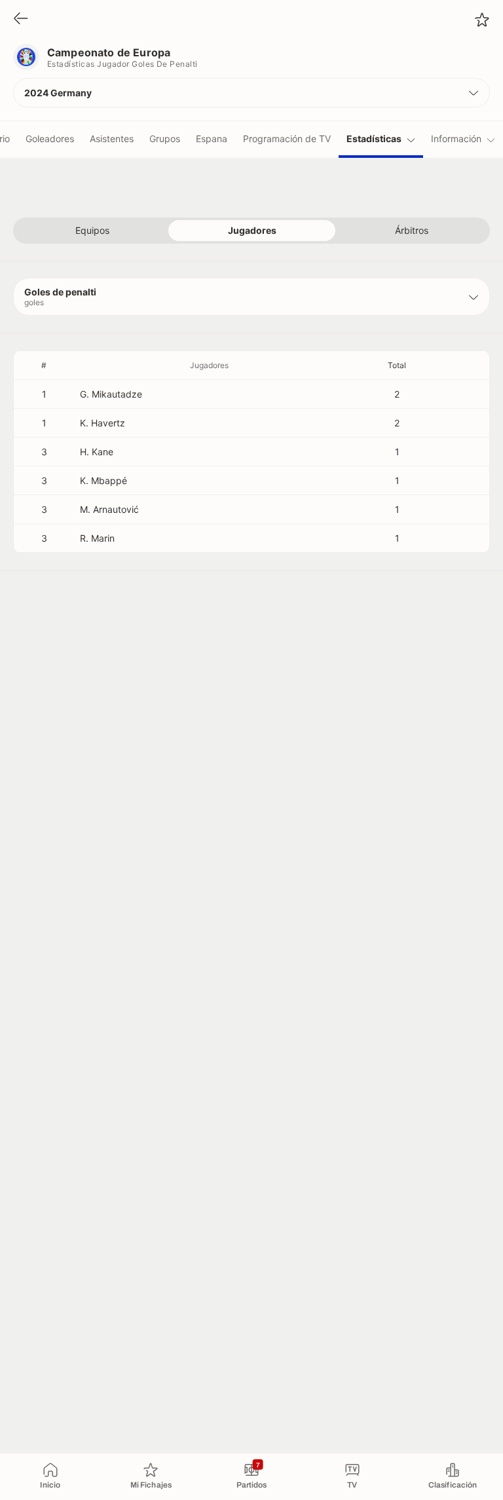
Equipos (92, 230)
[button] (251, 93)
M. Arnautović (109, 509)
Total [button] (397, 365)
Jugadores (252, 230)
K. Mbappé (103, 480)
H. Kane (96, 451)
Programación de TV (287, 138)
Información (456, 138)
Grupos (164, 138)
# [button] (44, 365)
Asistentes (112, 138)
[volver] (21, 19)
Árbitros (411, 230)
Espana (211, 138)
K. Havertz (102, 422)
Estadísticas (373, 138)
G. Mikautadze (111, 394)
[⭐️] (482, 20)
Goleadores (50, 138)
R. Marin (97, 538)
